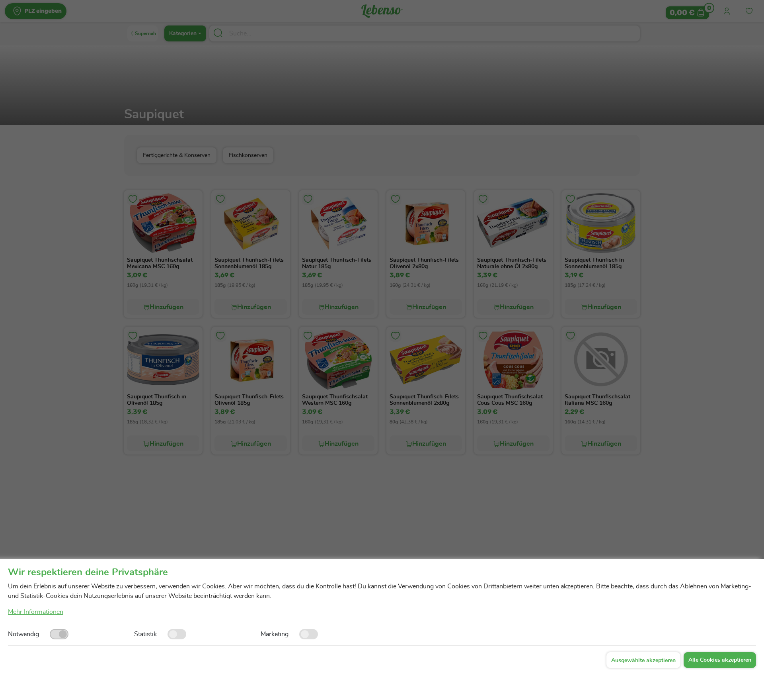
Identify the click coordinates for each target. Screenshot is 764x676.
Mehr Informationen (35, 612)
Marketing (274, 634)
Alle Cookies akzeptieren (719, 660)
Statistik (145, 634)
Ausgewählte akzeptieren (643, 660)
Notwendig (23, 634)
